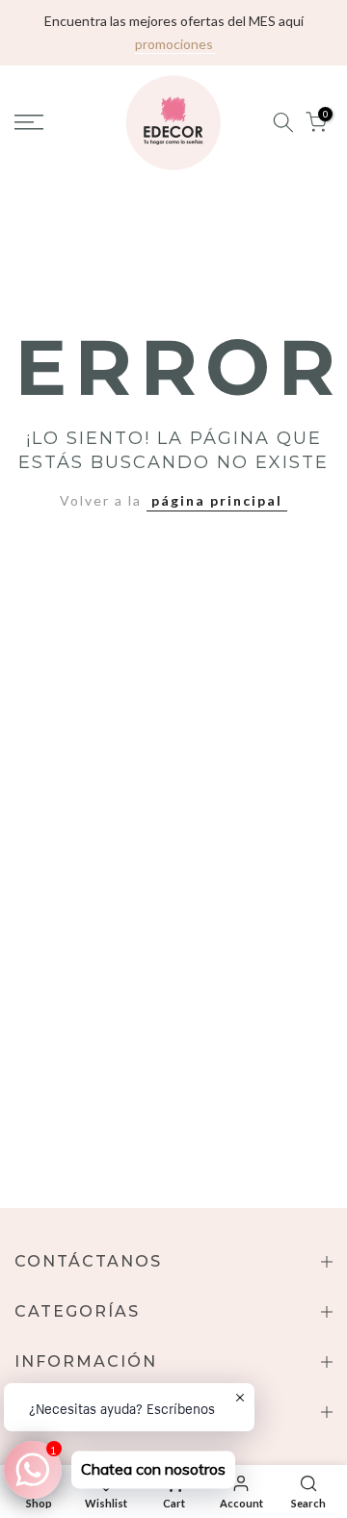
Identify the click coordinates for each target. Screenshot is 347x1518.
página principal (216, 500)
